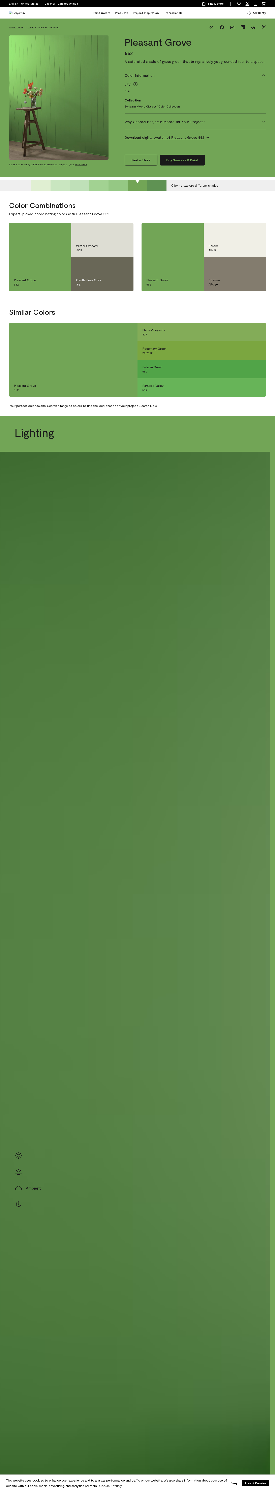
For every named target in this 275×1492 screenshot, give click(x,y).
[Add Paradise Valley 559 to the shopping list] (257, 388)
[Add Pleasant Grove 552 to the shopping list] (62, 230)
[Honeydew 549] (79, 185)
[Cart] (263, 3)
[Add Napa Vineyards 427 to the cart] (246, 332)
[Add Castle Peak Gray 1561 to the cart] (113, 264)
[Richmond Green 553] (156, 185)
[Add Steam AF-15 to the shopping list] (257, 230)
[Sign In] (247, 3)
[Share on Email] (232, 27)
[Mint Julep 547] (41, 185)
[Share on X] (264, 27)
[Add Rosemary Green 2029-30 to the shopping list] (257, 351)
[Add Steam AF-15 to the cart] (246, 230)
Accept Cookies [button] (255, 1483)
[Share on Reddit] (253, 27)
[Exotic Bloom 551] (118, 185)
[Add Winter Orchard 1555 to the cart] (113, 230)
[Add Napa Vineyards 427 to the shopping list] (257, 332)
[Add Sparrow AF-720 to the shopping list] (257, 264)
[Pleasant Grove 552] (137, 185)
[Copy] (211, 27)
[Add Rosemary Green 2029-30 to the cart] (246, 351)
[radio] (18, 1156)
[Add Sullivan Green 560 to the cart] (246, 369)
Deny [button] (234, 1483)
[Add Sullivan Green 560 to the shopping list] (257, 369)
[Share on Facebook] (222, 27)
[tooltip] (135, 84)
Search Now (148, 406)
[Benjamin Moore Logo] (21, 13)
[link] (255, 3)
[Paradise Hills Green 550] (99, 185)
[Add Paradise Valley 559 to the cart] (246, 388)
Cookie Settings (110, 1486)
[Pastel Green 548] (60, 185)
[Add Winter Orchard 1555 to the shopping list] (125, 230)
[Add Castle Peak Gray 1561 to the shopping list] (125, 264)
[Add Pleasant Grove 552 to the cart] (51, 230)
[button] (61, 4)
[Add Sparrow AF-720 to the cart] (246, 264)
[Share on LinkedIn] (243, 27)
